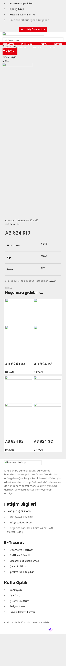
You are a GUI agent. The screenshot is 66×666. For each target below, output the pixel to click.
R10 (43, 267)
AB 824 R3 (43, 364)
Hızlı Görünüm (9, 357)
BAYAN (22, 220)
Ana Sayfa (11, 220)
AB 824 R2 (14, 441)
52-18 (44, 243)
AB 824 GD (43, 441)
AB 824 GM (15, 364)
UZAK (44, 255)
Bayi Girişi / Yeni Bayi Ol (33, 29)
